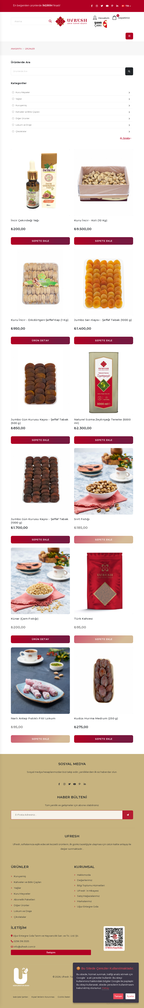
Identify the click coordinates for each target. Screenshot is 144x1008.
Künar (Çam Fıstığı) (25, 618)
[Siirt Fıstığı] (103, 481)
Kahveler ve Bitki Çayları (28, 112)
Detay (105, 988)
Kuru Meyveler (23, 92)
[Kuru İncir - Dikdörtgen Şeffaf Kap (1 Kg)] (40, 282)
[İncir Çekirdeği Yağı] (40, 182)
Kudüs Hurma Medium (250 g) (96, 718)
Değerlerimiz (84, 880)
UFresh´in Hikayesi (88, 890)
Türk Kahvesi (83, 618)
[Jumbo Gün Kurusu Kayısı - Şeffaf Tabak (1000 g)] (40, 481)
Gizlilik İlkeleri (64, 997)
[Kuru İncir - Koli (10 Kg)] (103, 182)
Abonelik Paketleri (24, 899)
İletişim (51, 952)
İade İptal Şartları (20, 997)
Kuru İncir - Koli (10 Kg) (90, 220)
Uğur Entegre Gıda (87, 906)
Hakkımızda (84, 874)
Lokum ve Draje (23, 125)
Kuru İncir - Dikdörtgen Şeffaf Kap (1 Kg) (39, 320)
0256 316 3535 (21, 941)
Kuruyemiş (21, 105)
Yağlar (19, 99)
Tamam (118, 996)
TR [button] (127, 6)
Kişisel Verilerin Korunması (42, 997)
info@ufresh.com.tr (24, 946)
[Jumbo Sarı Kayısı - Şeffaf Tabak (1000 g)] (103, 282)
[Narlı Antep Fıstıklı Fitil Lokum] (40, 680)
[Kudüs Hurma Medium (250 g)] (103, 680)
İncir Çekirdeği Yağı (25, 220)
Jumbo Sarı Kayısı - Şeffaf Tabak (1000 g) (103, 320)
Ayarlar (130, 996)
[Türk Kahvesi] (103, 581)
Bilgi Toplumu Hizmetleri (91, 885)
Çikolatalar (21, 131)
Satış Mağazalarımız (88, 896)
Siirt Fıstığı (82, 519)
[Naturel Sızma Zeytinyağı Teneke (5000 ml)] (103, 381)
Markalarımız (84, 901)
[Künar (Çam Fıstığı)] (40, 581)
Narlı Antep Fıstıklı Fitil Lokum (33, 718)
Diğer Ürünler (23, 118)
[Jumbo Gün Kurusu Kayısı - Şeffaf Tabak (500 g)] (40, 381)
